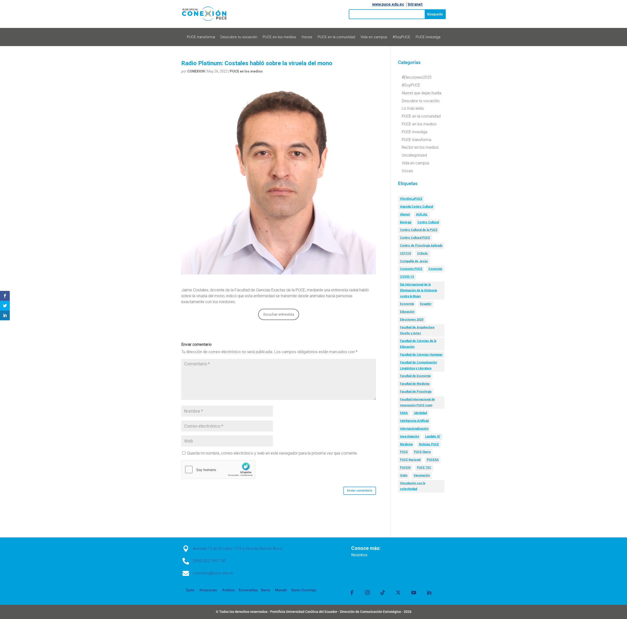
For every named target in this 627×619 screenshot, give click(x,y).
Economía (407, 304)
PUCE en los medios (279, 37)
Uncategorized (414, 155)
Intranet (415, 4)
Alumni (405, 214)
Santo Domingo (304, 590)
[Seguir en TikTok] (383, 592)
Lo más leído (413, 108)
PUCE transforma (201, 37)
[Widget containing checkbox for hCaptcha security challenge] (218, 469)
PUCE (404, 452)
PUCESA (433, 459)
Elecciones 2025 (411, 319)
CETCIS (405, 253)
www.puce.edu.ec (388, 4)
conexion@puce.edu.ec (213, 573)
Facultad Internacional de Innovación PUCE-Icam (417, 402)
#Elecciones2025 (417, 77)
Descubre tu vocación (238, 37)
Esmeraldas (248, 590)
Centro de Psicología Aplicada (421, 245)
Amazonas (207, 590)
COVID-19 (407, 276)
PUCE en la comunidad (336, 37)
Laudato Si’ (432, 436)
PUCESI (405, 467)
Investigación (409, 436)
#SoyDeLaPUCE (411, 198)
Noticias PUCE (429, 444)
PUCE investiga (428, 37)
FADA (404, 413)
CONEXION (196, 71)
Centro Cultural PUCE (415, 237)
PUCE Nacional (410, 459)
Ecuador (426, 304)
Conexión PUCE (411, 269)
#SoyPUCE (401, 37)
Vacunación (422, 475)
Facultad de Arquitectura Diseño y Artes (417, 330)
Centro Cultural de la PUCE (418, 230)
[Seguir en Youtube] (414, 592)
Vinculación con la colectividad (412, 486)
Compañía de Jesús (414, 261)
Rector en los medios (420, 147)
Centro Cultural (428, 222)
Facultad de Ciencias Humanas (421, 354)
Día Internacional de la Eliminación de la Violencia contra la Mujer (418, 290)
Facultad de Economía (415, 376)
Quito (404, 475)
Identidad (420, 413)
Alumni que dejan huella (421, 93)
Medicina (406, 444)
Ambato (228, 590)
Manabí (280, 590)
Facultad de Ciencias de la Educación (418, 343)
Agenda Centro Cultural (416, 206)
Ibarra (265, 590)
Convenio (435, 269)
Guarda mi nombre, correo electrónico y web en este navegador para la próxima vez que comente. (272, 453)
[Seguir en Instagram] (367, 592)
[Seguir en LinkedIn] (429, 592)
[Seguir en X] (398, 592)
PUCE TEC (424, 467)
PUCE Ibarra (422, 452)
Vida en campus (374, 37)
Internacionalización (414, 428)
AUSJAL (422, 214)
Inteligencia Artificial (414, 420)
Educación (407, 311)
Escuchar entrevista (278, 314)
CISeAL (422, 253)
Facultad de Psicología (415, 391)
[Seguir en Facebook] (352, 592)
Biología (405, 222)
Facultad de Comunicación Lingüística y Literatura (418, 365)
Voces (306, 37)
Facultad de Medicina (414, 383)
